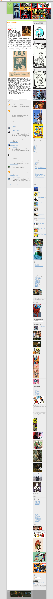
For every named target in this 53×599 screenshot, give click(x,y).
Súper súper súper (37, 283)
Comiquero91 (15, 147)
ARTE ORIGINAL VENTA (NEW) (39, 266)
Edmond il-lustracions (37, 503)
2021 (35, 146)
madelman (36, 275)
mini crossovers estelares (38, 278)
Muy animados (36, 279)
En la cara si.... (40, 192)
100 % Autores (36, 264)
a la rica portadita (37, 265)
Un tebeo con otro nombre (38, 520)
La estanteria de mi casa (38, 517)
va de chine (36, 286)
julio (35, 164)
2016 (35, 151)
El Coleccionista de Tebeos (38, 521)
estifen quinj (14, 153)
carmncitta (14, 103)
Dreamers (36, 392)
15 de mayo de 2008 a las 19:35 (14, 184)
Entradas (36, 577)
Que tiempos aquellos (37, 281)
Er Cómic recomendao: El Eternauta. (39, 167)
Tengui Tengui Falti (37, 284)
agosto (36, 163)
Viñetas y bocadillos (37, 388)
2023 (35, 144)
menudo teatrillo (37, 277)
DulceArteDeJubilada (37, 501)
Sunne (14, 126)
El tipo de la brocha (37, 515)
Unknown (14, 170)
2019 (35, 148)
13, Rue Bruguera (37, 389)
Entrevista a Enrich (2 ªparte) (41, 202)
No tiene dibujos (37, 280)
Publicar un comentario (11, 186)
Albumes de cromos (37, 516)
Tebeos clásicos (37, 391)
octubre (36, 161)
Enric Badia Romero (37, 502)
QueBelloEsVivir (37, 282)
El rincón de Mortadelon (38, 518)
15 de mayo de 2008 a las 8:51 (14, 164)
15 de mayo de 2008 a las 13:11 (14, 175)
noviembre (36, 160)
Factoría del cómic (37, 393)
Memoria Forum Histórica (38, 276)
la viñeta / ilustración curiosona (38, 274)
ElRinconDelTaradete (16, 130)
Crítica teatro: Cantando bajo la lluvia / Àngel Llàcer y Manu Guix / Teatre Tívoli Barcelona (42, 188)
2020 (35, 147)
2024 (35, 143)
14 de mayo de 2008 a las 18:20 (14, 142)
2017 (35, 150)
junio (35, 165)
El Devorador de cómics (38, 519)
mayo (35, 166)
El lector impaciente (37, 504)
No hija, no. (36, 512)
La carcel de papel (37, 394)
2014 (35, 153)
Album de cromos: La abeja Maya (39, 174)
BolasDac (36, 511)
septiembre (36, 162)
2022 (35, 145)
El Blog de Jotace (37, 514)
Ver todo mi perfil (40, 327)
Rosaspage (36, 390)
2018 (35, 149)
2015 (35, 152)
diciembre (36, 159)
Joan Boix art (36, 513)
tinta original (36, 285)
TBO (35, 173)
